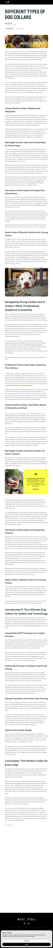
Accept (26, 944)
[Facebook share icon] (20, 28)
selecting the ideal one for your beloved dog (19, 385)
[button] (7, 483)
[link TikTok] (28, 923)
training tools (25, 257)
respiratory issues (40, 205)
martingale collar (39, 181)
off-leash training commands (33, 345)
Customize (26, 941)
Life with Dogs (9, 28)
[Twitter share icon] (17, 28)
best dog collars (34, 625)
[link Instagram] (24, 923)
